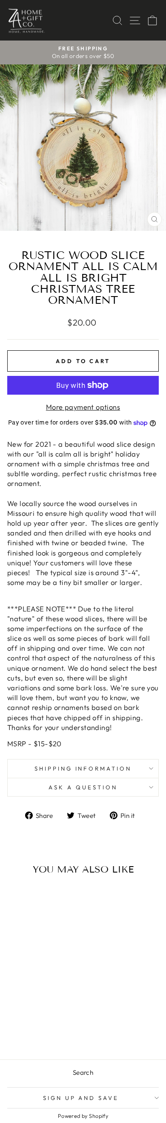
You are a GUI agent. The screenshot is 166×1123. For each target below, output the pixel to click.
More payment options (83, 406)
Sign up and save (81, 1097)
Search (83, 1072)
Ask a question (83, 787)
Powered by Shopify (83, 1115)
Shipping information (83, 768)
